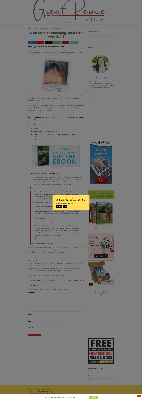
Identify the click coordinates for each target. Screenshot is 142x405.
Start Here (49, 22)
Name (30, 314)
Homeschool (88, 22)
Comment (31, 292)
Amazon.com (47, 393)
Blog (55, 22)
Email (30, 321)
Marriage (68, 22)
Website (30, 328)
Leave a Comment (58, 275)
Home (74, 22)
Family (61, 22)
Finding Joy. (73, 257)
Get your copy (32, 257)
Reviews (48, 275)
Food (80, 22)
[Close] (139, 396)
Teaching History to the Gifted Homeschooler (42, 280)
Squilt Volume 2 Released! (75, 280)
